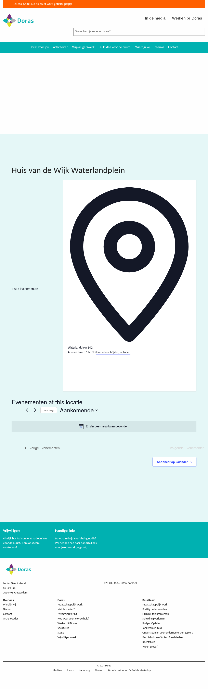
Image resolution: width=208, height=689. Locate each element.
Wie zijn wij (143, 47)
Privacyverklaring (67, 614)
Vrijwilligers (11, 531)
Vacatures (63, 628)
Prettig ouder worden (154, 609)
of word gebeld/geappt (57, 4)
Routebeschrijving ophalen (113, 352)
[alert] (104, 426)
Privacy (70, 670)
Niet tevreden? (66, 609)
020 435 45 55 (112, 583)
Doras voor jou (39, 47)
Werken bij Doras (187, 18)
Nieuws (159, 47)
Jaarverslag (84, 670)
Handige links (65, 531)
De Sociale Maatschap (140, 670)
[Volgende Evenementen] (34, 410)
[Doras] (18, 20)
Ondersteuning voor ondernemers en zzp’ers (167, 632)
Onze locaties (10, 618)
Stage (60, 632)
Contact (173, 47)
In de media (155, 18)
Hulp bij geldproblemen (155, 614)
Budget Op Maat (151, 623)
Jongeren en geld (152, 628)
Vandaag (49, 410)
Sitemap (99, 670)
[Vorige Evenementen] (27, 410)
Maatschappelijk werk (69, 604)
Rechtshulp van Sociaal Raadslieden (162, 637)
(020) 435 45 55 (32, 4)
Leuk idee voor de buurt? (115, 47)
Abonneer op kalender (172, 462)
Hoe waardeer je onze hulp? (73, 618)
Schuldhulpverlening (153, 618)
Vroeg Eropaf (149, 646)
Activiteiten (60, 47)
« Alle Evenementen (25, 289)
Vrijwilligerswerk (83, 47)
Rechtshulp (148, 642)
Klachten (57, 670)
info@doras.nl (129, 583)
